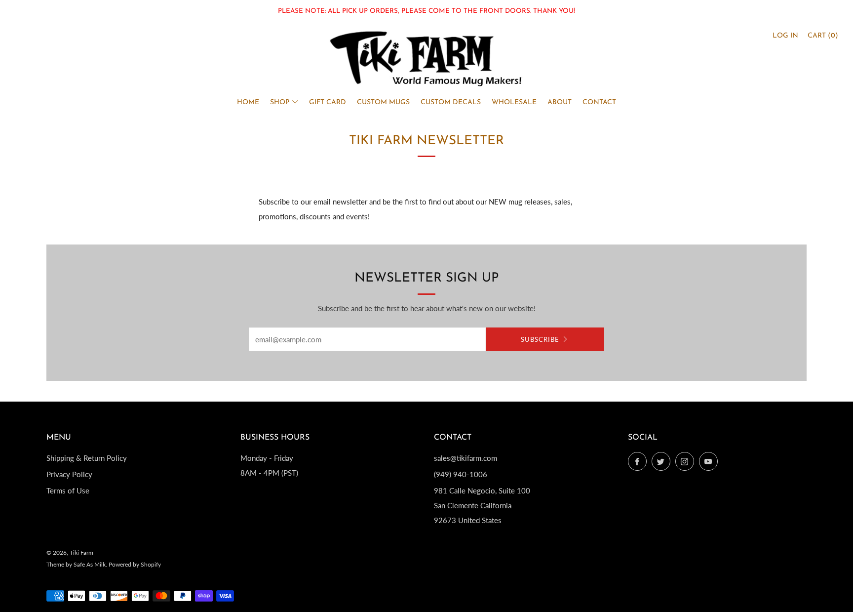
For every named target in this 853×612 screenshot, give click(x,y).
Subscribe (540, 339)
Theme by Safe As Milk (76, 564)
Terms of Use (67, 490)
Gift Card (327, 102)
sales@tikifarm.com (465, 457)
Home (248, 102)
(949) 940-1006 (460, 474)
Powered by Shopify (135, 564)
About (559, 102)
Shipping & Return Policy (86, 457)
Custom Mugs (383, 102)
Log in (785, 36)
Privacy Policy (69, 474)
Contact (599, 102)
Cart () (823, 36)
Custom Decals (451, 102)
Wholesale (514, 102)
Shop (279, 102)
